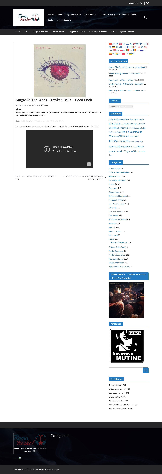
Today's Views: (115, 385)
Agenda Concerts (64, 20)
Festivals (123, 127)
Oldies (111, 239)
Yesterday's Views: (116, 393)
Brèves (112, 184)
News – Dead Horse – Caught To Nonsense (126, 90)
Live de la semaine (116, 212)
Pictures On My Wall (136, 142)
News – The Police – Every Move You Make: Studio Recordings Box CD (83, 177)
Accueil (51, 15)
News (60, 15)
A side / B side (114, 168)
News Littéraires (115, 231)
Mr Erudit (135, 136)
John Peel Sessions (116, 204)
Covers (121, 124)
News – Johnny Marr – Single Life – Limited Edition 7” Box (36, 177)
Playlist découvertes (117, 255)
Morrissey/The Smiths (127, 15)
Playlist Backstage (116, 251)
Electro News (114, 192)
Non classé (113, 235)
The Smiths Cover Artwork (119, 267)
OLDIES (124, 141)
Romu (36, 105)
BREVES (113, 123)
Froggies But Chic (116, 200)
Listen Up (112, 208)
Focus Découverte (136, 128)
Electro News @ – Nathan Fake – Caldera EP (126, 84)
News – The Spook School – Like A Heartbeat (127, 67)
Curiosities (129, 124)
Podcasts (134, 147)
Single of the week (73, 15)
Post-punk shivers (116, 259)
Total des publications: (118, 409)
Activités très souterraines (119, 120)
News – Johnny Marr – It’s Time (121, 80)
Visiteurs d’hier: (115, 397)
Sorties (51, 20)
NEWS (114, 141)
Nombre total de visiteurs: (119, 405)
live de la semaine (131, 131)
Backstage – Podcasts (117, 180)
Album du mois (90, 15)
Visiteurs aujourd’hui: (117, 389)
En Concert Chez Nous (118, 196)
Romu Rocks (33, 469)
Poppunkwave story (107, 15)
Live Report (113, 216)
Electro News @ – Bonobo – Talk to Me (124, 74)
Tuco (111, 155)
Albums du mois (137, 119)
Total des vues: (115, 401)
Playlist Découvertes (119, 146)
